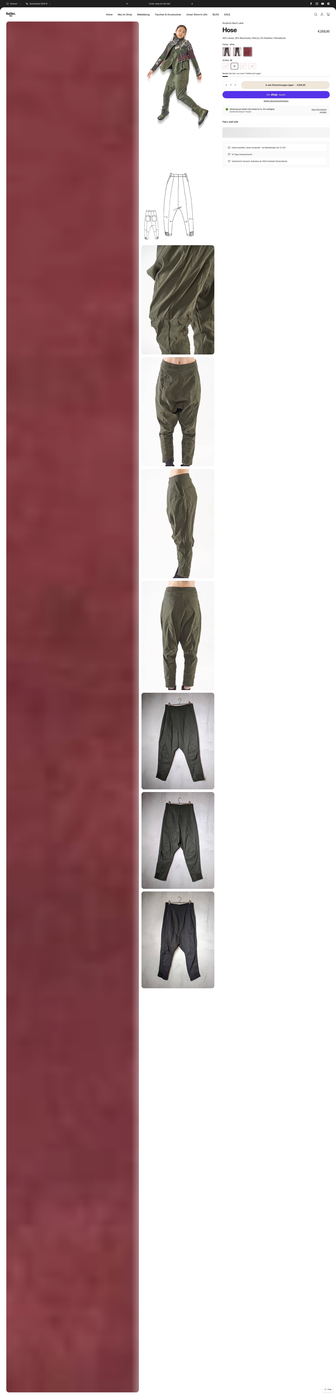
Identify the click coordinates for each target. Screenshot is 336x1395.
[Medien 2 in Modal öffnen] (177, 188)
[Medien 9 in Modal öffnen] (177, 939)
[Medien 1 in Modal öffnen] (177, 76)
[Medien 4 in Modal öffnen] (177, 411)
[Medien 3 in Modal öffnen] (177, 299)
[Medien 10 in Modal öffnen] (72, 707)
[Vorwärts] (192, 3)
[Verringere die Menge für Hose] (226, 85)
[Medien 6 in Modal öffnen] (177, 635)
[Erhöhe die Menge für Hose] (236, 85)
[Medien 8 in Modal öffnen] (177, 840)
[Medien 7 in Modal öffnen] (177, 741)
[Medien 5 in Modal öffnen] (177, 523)
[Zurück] (127, 3)
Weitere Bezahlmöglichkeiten (276, 101)
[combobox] (13, 3)
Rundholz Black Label (232, 23)
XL (252, 66)
